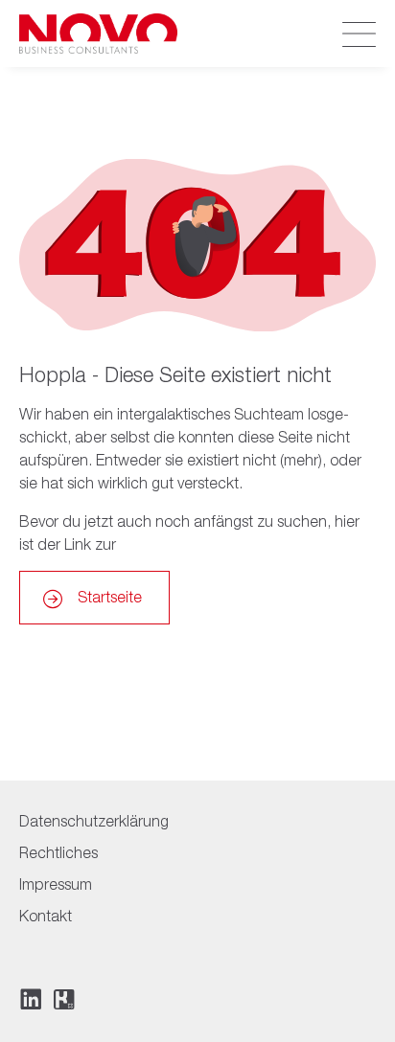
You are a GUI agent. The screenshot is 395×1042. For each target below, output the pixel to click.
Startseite (110, 596)
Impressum (55, 884)
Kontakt (45, 915)
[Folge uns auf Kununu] (64, 999)
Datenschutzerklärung (94, 820)
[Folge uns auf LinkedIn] (30, 998)
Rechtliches (58, 852)
